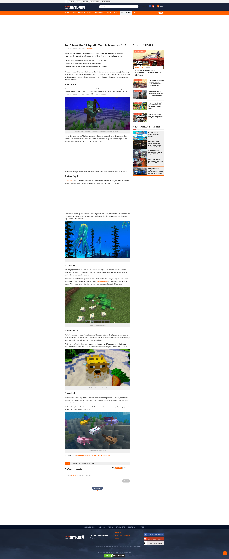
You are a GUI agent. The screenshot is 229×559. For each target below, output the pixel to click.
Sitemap (117, 539)
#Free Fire (85, 1)
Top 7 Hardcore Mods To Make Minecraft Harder (93, 455)
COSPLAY (108, 12)
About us (118, 533)
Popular (126, 468)
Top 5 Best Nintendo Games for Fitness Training (154, 134)
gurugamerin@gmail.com (98, 538)
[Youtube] (153, 6)
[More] (134, 13)
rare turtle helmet (102, 281)
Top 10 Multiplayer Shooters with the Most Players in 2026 (155, 161)
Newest (118, 468)
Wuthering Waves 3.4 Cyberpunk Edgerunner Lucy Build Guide (155, 152)
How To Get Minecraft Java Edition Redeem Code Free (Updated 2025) (155, 105)
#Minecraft (71, 1)
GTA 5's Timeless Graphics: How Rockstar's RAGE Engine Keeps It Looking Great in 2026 (155, 170)
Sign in (161, 6)
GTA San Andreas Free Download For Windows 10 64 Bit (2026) (148, 72)
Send (126, 481)
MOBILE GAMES (70, 12)
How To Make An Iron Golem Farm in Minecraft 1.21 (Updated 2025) (86, 61)
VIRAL (89, 12)
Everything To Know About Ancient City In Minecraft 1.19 (83, 63)
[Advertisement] (97, 29)
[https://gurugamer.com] (75, 537)
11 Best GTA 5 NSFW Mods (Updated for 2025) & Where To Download (156, 93)
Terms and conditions (122, 536)
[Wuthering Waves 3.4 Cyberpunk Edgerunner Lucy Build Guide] (140, 153)
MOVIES (116, 12)
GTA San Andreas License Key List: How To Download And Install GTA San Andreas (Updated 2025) (156, 82)
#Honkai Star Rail (106, 1)
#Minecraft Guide (88, 463)
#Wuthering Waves (94, 1)
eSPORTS (81, 12)
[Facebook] (150, 6)
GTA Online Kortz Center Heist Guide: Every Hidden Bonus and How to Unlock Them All (154, 144)
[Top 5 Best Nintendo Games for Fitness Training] (140, 135)
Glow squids (69, 181)
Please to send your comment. (79, 476)
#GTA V (78, 1)
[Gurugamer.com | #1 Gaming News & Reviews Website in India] (75, 7)
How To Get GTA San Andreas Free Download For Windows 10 (155, 116)
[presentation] (71, 463)
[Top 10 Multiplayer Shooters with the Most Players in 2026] (140, 162)
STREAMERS (98, 12)
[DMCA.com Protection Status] (114, 557)
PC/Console (126, 12)
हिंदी (161, 12)
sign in (73, 476)
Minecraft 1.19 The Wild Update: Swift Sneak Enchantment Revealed (86, 66)
